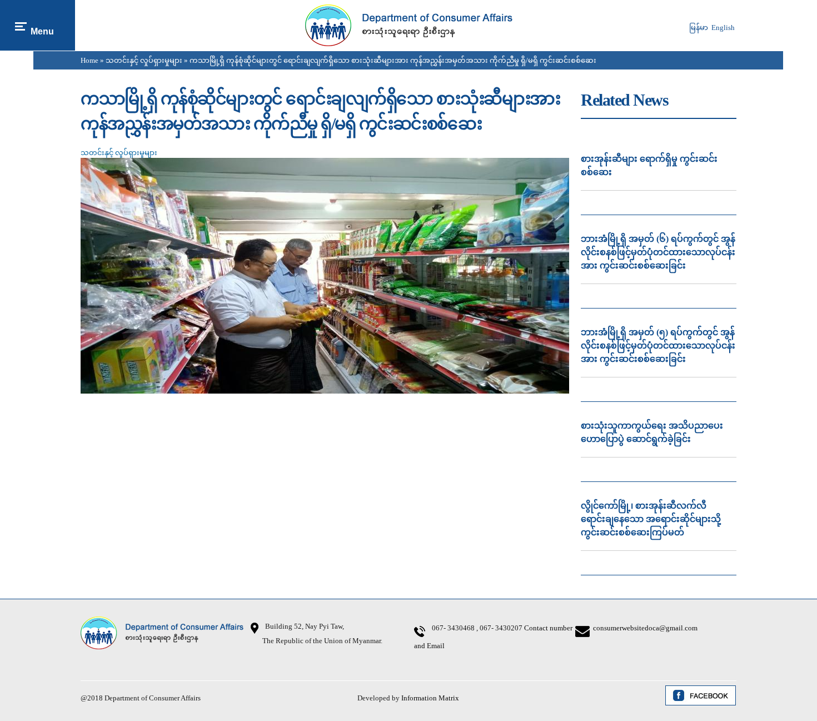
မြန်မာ (698, 27)
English (723, 27)
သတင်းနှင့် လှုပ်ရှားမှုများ (144, 60)
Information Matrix (430, 698)
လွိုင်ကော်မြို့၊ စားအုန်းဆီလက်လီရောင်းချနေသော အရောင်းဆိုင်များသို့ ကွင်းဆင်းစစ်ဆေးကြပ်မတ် (651, 519)
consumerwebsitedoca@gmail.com (645, 628)
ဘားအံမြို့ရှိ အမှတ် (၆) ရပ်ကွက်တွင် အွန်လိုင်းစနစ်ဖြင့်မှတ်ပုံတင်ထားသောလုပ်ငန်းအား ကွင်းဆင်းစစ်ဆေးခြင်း (658, 252)
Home (89, 60)
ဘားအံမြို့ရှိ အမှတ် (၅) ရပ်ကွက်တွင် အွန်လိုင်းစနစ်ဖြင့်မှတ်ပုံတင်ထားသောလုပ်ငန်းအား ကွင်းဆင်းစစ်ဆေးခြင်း (658, 345)
